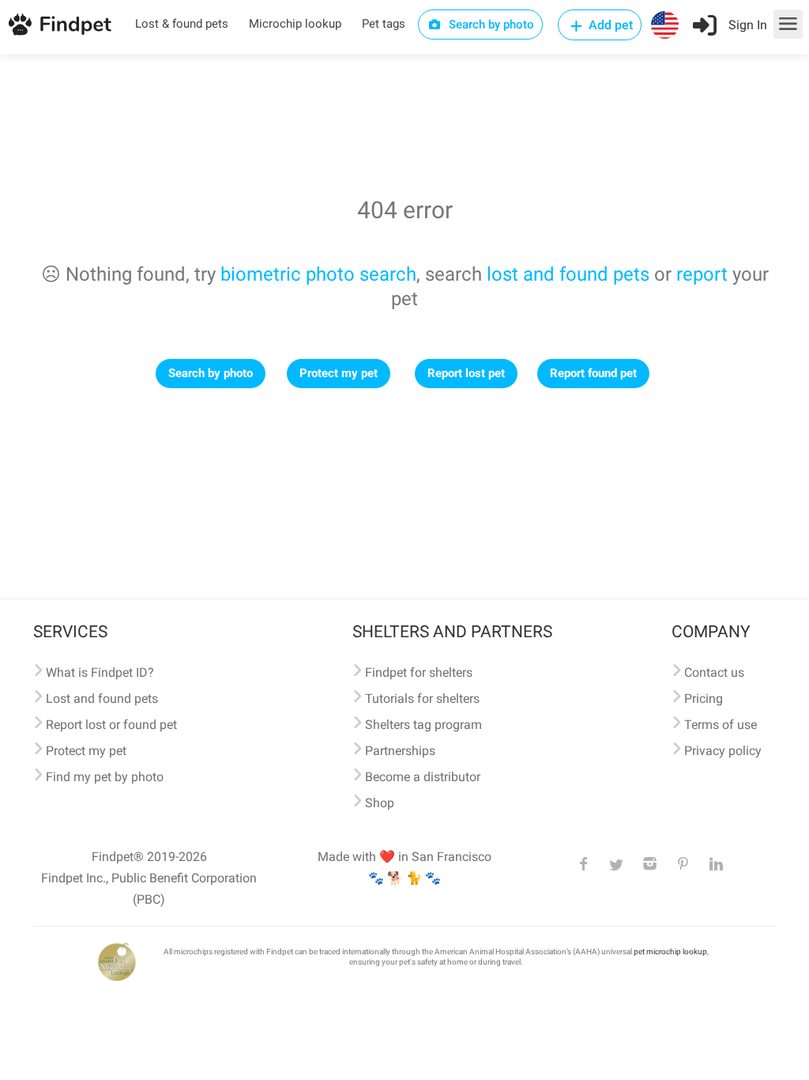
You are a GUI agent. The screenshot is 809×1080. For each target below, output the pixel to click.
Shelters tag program (423, 724)
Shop (379, 802)
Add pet (609, 24)
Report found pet (593, 373)
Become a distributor (422, 776)
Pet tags (383, 24)
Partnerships (400, 750)
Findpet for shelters (418, 672)
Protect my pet (338, 373)
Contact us (714, 672)
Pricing (703, 698)
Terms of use (720, 724)
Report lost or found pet (111, 724)
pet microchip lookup (670, 951)
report (702, 274)
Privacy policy (723, 750)
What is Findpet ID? (100, 672)
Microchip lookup (295, 24)
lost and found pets (568, 274)
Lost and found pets (102, 698)
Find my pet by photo (105, 776)
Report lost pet (466, 373)
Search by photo (490, 24)
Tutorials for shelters (422, 698)
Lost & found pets (181, 24)
